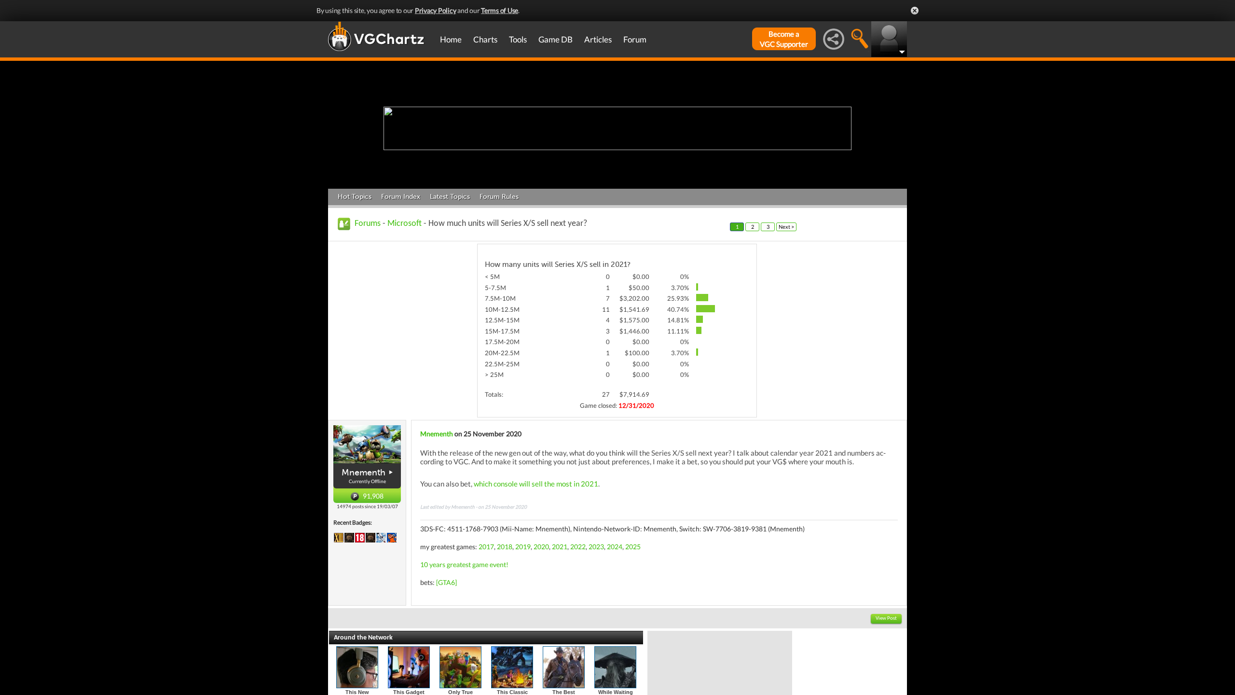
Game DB (555, 39)
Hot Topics (354, 197)
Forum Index (400, 197)
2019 (523, 546)
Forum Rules (499, 197)
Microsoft (404, 223)
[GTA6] (446, 582)
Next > (786, 226)
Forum (634, 39)
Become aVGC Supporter (784, 38)
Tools (518, 39)
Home (451, 39)
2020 (541, 546)
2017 (486, 546)
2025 (633, 546)
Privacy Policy (435, 10)
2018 (504, 546)
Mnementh (363, 472)
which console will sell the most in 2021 (536, 483)
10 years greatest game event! (464, 564)
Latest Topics (450, 197)
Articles (598, 39)
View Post (886, 618)
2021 (559, 546)
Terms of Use (499, 10)
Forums (368, 223)
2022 (578, 546)
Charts (485, 39)
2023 (596, 546)
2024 (614, 546)
